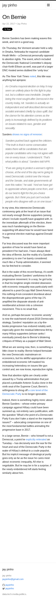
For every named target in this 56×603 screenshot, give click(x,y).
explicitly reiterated (36, 439)
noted (33, 76)
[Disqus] (28, 518)
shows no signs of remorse (27, 134)
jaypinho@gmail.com (13, 579)
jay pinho (9, 5)
